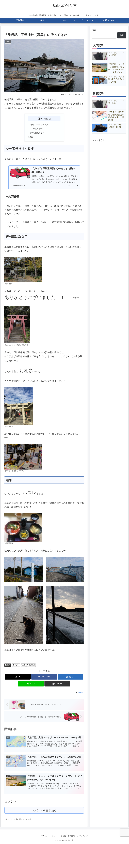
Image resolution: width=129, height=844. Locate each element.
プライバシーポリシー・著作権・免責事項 (58, 836)
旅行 (8, 665)
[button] (57, 683)
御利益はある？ (37, 133)
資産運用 (32, 665)
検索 (94, 30)
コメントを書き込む (44, 810)
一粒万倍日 (38, 128)
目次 (40, 118)
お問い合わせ (82, 836)
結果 (32, 137)
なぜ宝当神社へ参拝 (39, 124)
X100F (17, 665)
